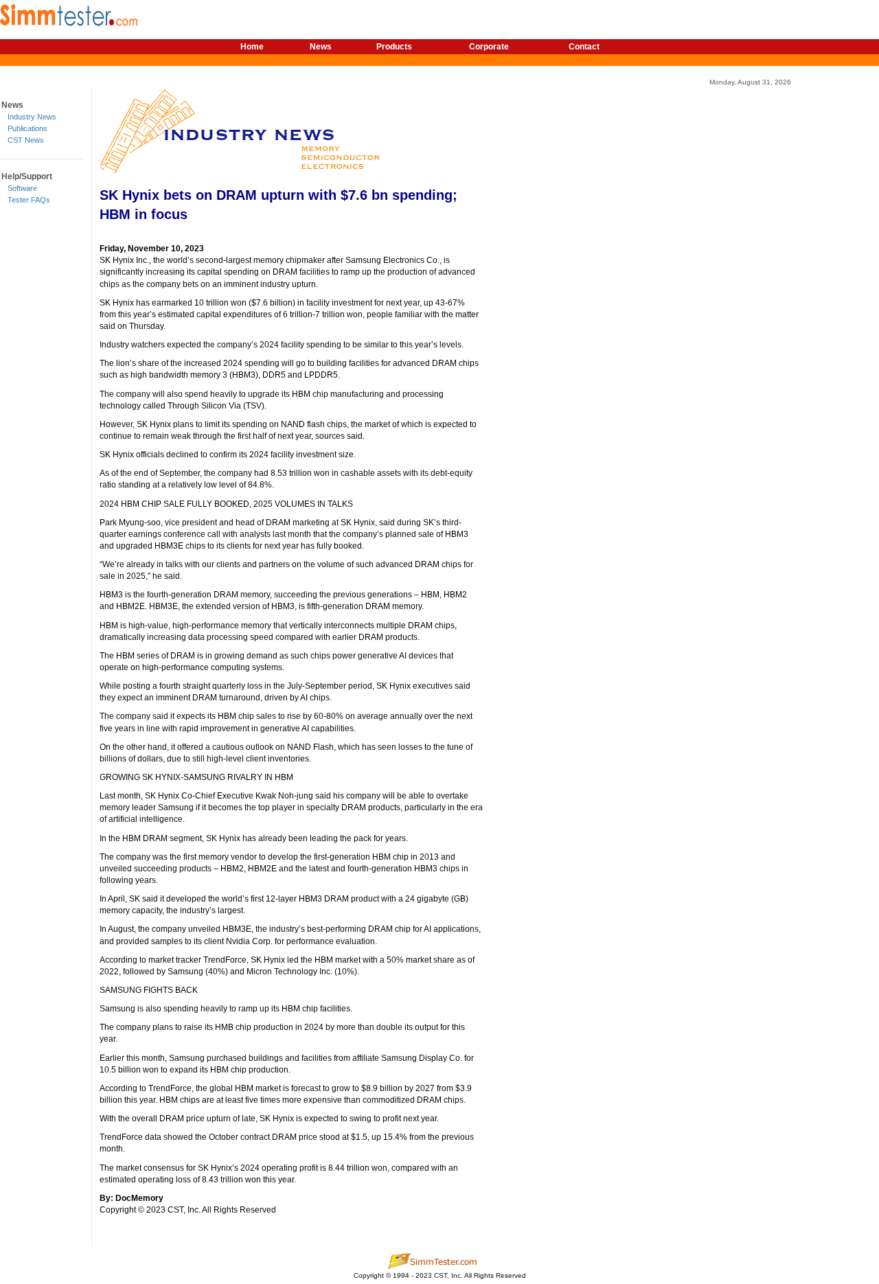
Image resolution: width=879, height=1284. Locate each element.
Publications (27, 128)
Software (22, 188)
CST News (26, 140)
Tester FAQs (29, 200)
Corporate (489, 46)
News (321, 46)
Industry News (32, 117)
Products (394, 46)
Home (252, 46)
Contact (584, 46)
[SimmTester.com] (68, 13)
